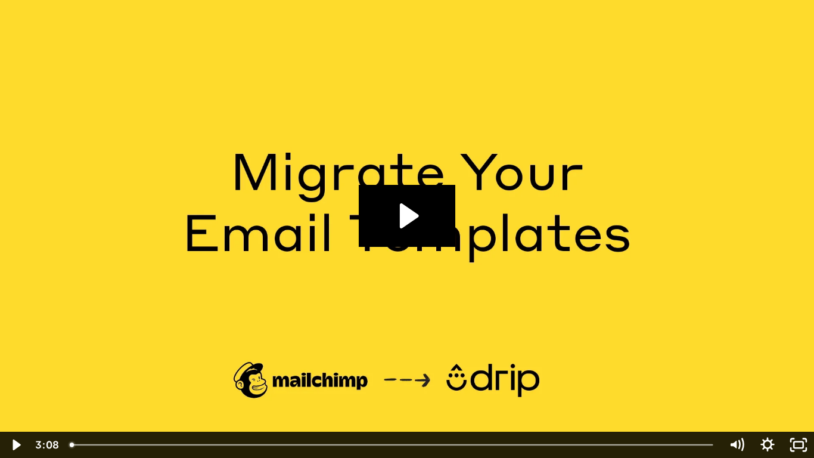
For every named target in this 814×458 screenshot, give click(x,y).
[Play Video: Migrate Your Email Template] (407, 216)
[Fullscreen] (798, 445)
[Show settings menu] (767, 445)
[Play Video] (15, 445)
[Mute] (736, 445)
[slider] (392, 445)
